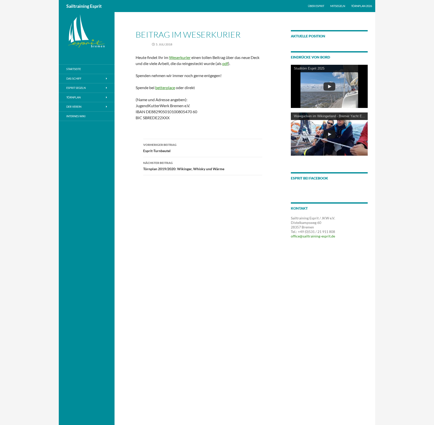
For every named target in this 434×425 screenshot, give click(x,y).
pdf (225, 63)
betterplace (165, 87)
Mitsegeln (337, 6)
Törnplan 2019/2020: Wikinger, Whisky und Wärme (183, 166)
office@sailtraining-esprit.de (313, 236)
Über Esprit (316, 6)
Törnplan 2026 (361, 6)
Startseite (73, 69)
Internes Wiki (75, 116)
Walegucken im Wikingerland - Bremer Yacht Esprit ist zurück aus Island (347, 116)
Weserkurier (180, 57)
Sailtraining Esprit (84, 6)
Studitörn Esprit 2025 (309, 68)
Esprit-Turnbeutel (160, 148)
